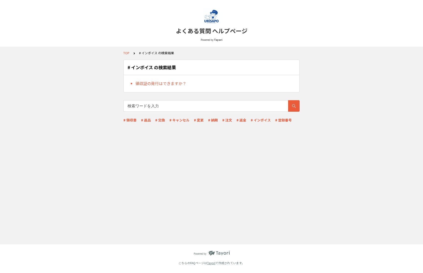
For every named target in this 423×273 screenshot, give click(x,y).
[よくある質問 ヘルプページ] (211, 16)
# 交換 (160, 120)
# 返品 (146, 120)
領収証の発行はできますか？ (160, 83)
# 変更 (199, 120)
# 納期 (213, 120)
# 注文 (227, 120)
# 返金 (241, 120)
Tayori (211, 263)
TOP (126, 53)
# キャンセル (179, 120)
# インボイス (261, 120)
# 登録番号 (283, 120)
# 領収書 (130, 120)
